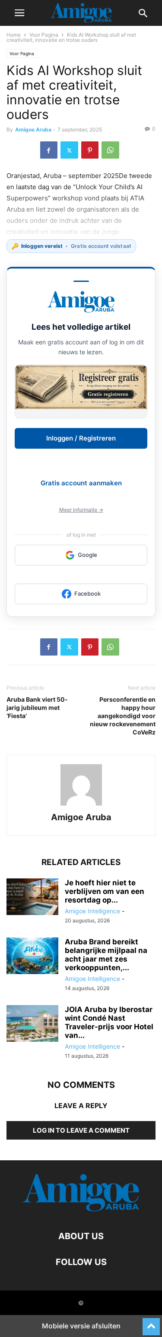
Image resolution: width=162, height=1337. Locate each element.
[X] (69, 150)
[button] (19, 13)
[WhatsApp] (110, 150)
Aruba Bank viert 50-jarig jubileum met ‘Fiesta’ (37, 707)
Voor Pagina (43, 34)
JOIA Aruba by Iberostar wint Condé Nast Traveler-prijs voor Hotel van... (109, 1022)
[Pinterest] (89, 150)
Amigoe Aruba (33, 129)
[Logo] (81, 1210)
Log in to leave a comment (81, 1130)
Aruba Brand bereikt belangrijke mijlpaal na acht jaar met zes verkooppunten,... (106, 954)
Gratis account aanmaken (81, 483)
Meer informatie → (81, 509)
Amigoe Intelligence (92, 911)
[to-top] (151, 1323)
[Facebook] (48, 150)
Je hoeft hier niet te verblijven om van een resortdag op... (104, 891)
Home (13, 34)
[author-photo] (81, 805)
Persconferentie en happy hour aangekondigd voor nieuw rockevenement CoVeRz (123, 716)
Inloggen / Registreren (81, 438)
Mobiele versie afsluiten (81, 1325)
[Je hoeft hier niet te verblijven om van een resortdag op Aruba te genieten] (32, 897)
